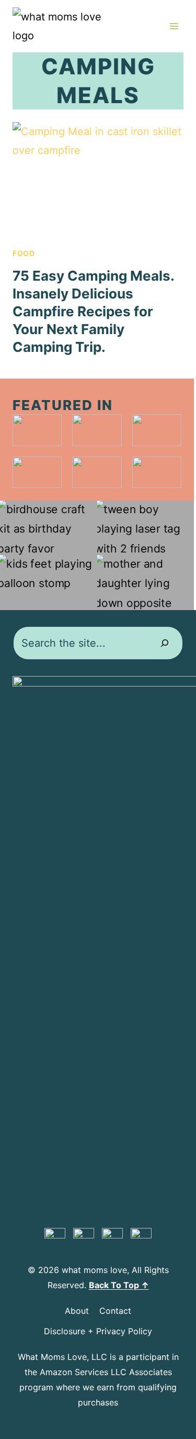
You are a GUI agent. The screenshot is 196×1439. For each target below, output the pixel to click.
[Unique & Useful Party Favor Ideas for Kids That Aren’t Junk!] (48, 528)
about (77, 1310)
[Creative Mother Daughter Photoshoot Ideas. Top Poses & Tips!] (145, 582)
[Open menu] (173, 26)
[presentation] (98, 179)
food (24, 253)
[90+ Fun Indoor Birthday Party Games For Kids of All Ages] (48, 582)
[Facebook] (83, 1238)
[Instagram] (112, 1238)
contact (115, 1310)
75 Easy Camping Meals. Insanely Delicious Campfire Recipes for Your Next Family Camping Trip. (93, 311)
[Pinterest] (54, 1238)
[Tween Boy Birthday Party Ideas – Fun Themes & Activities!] (145, 528)
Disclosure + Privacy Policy (98, 1331)
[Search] (164, 643)
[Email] (141, 1238)
